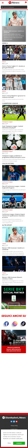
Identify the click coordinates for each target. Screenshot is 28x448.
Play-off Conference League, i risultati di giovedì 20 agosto (13, 187)
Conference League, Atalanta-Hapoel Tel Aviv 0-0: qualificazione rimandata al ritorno (13, 215)
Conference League (7, 182)
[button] (2, 2)
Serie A (4, 61)
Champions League (7, 122)
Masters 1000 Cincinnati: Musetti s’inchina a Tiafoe (12, 278)
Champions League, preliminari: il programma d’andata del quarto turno (13, 156)
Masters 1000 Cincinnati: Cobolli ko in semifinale (14, 31)
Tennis (5, 28)
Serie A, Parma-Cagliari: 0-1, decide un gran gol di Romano (13, 67)
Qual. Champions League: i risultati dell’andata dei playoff (12, 127)
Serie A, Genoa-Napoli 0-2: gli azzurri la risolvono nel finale (13, 96)
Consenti (19, 443)
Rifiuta (9, 443)
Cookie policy (19, 438)
